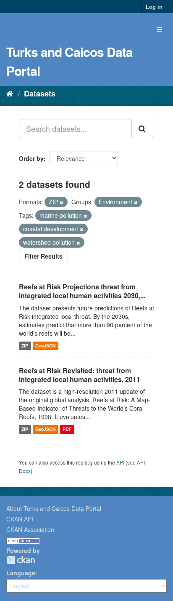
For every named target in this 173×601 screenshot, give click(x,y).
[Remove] (61, 202)
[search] (142, 128)
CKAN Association (30, 529)
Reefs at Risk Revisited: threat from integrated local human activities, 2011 (79, 375)
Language (20, 573)
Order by (31, 158)
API (120, 462)
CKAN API (19, 519)
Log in (154, 7)
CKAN (20, 560)
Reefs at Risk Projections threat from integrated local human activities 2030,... (82, 291)
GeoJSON (45, 345)
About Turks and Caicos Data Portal (53, 508)
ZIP (24, 345)
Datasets (39, 93)
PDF (67, 429)
